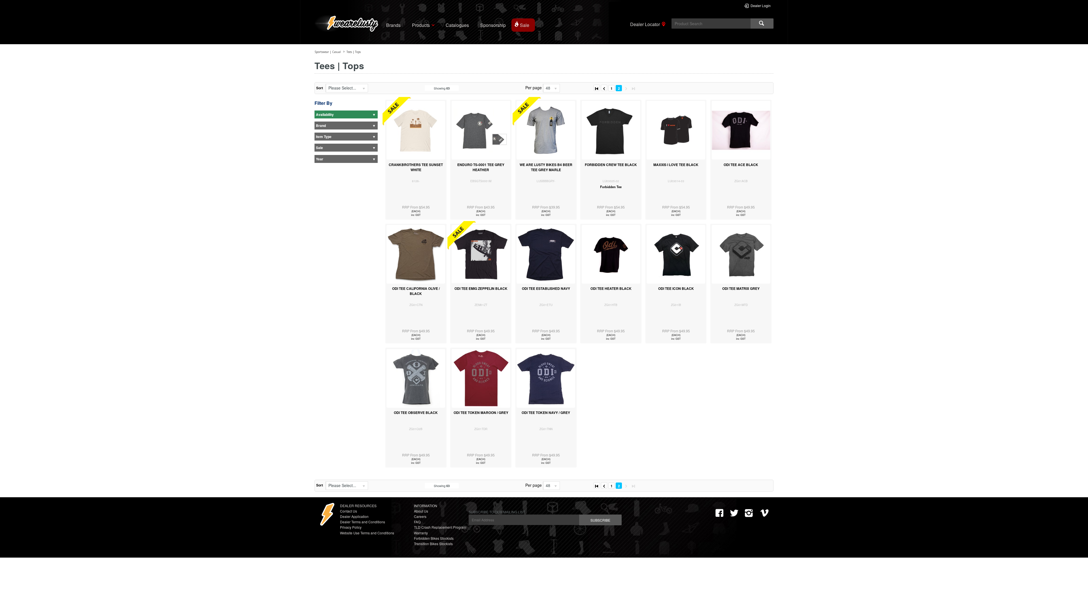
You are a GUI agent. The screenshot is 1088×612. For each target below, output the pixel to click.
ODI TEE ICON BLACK (676, 288)
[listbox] (347, 88)
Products (421, 25)
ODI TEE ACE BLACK (741, 164)
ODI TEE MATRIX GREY (741, 288)
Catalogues (457, 25)
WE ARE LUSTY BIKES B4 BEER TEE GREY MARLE (546, 167)
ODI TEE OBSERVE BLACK (416, 412)
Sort (319, 87)
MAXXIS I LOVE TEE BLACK (675, 164)
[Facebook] (719, 513)
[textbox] (711, 23)
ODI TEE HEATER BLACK (611, 288)
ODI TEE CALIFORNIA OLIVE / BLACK (416, 291)
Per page (533, 87)
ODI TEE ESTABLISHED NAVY (546, 288)
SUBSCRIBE (600, 520)
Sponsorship (493, 25)
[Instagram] (749, 513)
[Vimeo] (765, 513)
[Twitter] (734, 513)
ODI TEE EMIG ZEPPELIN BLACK (480, 288)
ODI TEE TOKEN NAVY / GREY (546, 412)
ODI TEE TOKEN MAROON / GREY (481, 412)
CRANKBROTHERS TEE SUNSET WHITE (416, 167)
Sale (524, 25)
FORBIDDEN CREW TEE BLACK (611, 164)
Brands (393, 25)
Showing (442, 88)
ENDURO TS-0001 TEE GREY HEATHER (480, 167)
